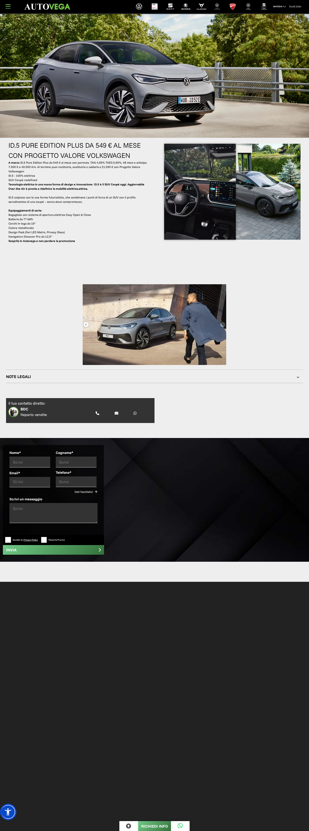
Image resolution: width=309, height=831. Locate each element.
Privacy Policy (30, 539)
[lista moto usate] (295, 6)
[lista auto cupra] (201, 6)
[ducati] (233, 6)
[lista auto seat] (170, 6)
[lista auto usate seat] (264, 6)
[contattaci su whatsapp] (135, 413)
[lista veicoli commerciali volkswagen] (217, 6)
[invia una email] (116, 413)
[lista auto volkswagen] (139, 6)
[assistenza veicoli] (154, 6)
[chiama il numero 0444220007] (97, 413)
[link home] (47, 7)
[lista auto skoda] (186, 6)
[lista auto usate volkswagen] (248, 6)
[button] (8, 812)
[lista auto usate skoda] (280, 6)
